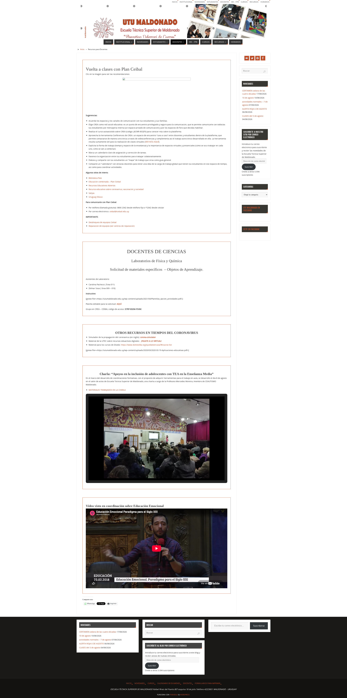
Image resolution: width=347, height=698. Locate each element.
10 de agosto (248, 97)
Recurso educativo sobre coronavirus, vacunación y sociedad (116, 189)
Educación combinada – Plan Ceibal (105, 181)
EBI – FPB (235, 2)
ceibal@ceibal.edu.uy (119, 211)
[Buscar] (264, 71)
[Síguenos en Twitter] (252, 58)
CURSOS (244, 2)
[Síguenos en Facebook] (263, 58)
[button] (150, 472)
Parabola (174, 695)
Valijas (91, 193)
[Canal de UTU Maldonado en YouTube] (246, 58)
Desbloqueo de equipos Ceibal (102, 222)
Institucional (186, 2)
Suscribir (249, 167)
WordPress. (185, 695)
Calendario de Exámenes (168, 683)
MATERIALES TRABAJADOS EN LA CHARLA (107, 390)
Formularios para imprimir (207, 683)
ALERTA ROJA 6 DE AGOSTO (254, 109)
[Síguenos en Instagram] (257, 58)
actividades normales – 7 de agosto (95, 639)
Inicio (174, 2)
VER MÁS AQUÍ (152, 141)
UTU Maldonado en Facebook (251, 209)
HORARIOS (265, 2)
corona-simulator (148, 337)
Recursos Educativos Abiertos (102, 185)
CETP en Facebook (251, 229)
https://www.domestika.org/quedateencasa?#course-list (146, 344)
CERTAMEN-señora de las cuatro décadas (97, 631)
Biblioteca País (95, 178)
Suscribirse (259, 625)
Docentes (187, 683)
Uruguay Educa (95, 197)
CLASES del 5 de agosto (252, 116)
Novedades (200, 2)
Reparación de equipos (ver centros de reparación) (111, 226)
